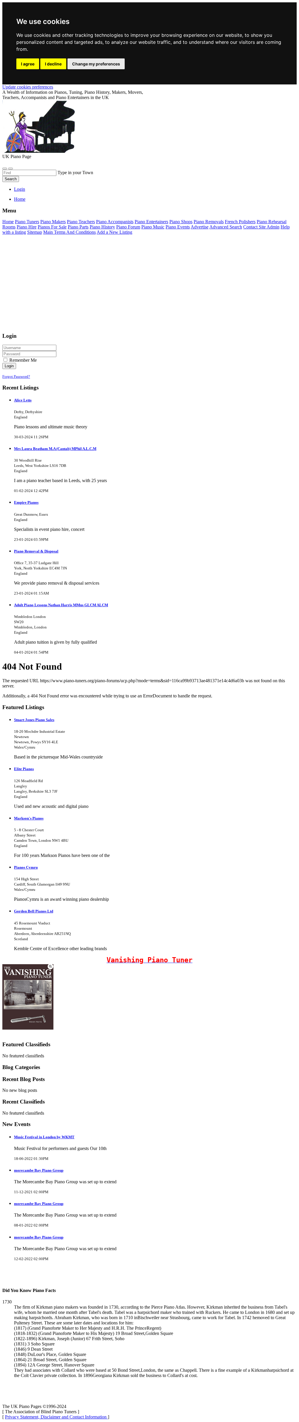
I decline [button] (53, 63)
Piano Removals (209, 221)
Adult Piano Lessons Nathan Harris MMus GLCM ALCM (61, 605)
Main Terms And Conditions (69, 232)
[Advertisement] (149, 286)
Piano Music (152, 226)
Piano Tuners (27, 221)
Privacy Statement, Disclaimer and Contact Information (56, 1416)
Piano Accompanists (114, 221)
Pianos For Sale (52, 226)
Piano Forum (128, 226)
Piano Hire (26, 226)
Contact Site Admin (261, 226)
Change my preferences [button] (96, 63)
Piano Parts (78, 226)
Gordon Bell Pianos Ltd (33, 911)
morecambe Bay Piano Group (38, 1170)
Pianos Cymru (26, 867)
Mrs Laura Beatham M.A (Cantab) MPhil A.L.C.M (55, 448)
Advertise (199, 226)
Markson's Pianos (29, 818)
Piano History (102, 226)
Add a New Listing (114, 232)
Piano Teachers (81, 221)
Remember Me (22, 360)
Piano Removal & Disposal (36, 551)
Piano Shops (180, 221)
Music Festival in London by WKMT (44, 1137)
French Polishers (240, 221)
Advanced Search (225, 226)
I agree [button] (27, 63)
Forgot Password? (16, 376)
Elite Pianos (24, 769)
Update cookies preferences (27, 86)
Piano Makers (53, 221)
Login (19, 189)
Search (11, 179)
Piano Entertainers (151, 221)
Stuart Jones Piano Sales (34, 720)
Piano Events (178, 226)
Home (19, 199)
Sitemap (34, 232)
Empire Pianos (26, 502)
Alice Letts (23, 400)
